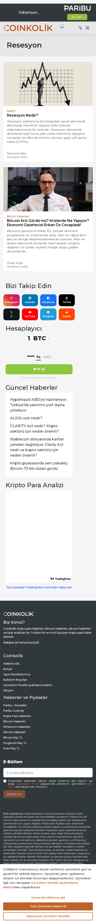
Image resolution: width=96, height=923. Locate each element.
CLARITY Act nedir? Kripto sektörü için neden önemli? (34, 428)
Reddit (67, 316)
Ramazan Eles (16, 153)
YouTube (29, 316)
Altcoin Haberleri (14, 732)
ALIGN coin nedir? (26, 418)
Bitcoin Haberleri (14, 721)
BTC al (39, 369)
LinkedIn (30, 302)
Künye (7, 669)
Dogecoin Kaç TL (15, 743)
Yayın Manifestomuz (17, 674)
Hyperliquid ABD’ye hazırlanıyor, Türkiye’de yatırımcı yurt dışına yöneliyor (38, 404)
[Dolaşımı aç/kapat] (87, 28)
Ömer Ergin (15, 263)
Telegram (48, 316)
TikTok (67, 302)
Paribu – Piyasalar (15, 705)
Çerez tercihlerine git (48, 897)
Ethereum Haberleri (16, 726)
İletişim (8, 690)
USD (47, 357)
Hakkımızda (11, 663)
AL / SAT (77, 17)
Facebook (48, 302)
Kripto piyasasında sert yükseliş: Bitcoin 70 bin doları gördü (39, 466)
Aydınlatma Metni (28, 783)
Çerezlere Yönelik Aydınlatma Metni (27, 685)
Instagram (11, 302)
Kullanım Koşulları (15, 679)
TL (38, 357)
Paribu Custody (13, 710)
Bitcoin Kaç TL (13, 737)
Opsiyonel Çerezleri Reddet (48, 916)
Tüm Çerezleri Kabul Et (48, 906)
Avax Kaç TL (11, 748)
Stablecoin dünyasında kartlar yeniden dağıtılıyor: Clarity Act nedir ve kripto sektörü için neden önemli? (37, 447)
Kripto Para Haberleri (17, 716)
